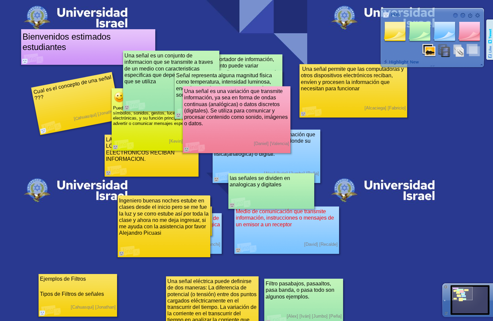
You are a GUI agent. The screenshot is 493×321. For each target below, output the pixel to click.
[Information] (455, 15)
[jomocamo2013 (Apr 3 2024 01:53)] (43, 131)
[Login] (470, 15)
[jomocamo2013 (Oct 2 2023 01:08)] (25, 61)
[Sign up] (477, 15)
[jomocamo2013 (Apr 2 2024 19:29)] (42, 313)
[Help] (463, 15)
